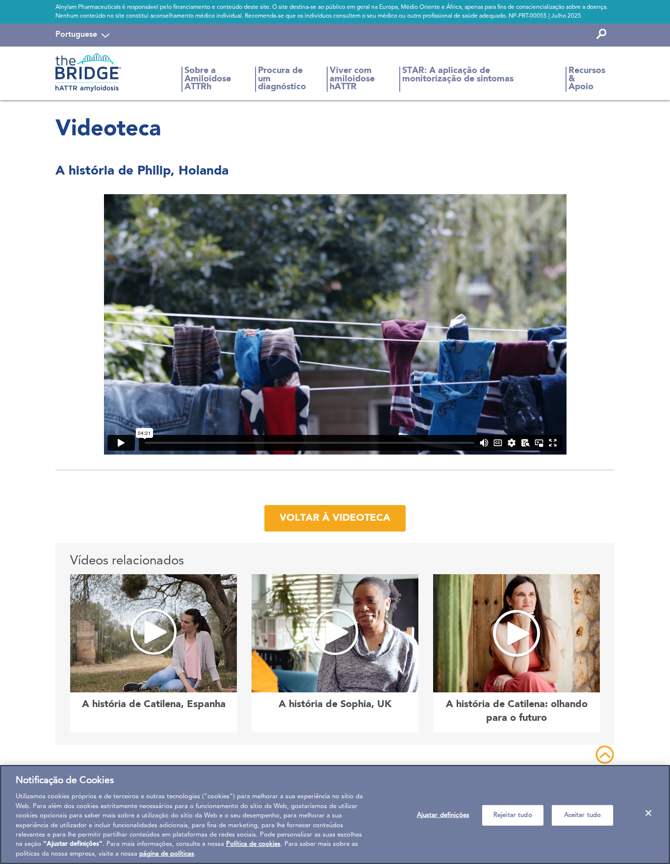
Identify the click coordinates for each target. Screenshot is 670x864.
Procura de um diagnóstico (282, 79)
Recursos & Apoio (586, 79)
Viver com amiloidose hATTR (352, 79)
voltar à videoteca (335, 518)
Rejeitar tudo (512, 815)
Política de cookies (253, 844)
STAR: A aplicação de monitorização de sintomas (458, 75)
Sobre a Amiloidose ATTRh (207, 79)
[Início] (92, 72)
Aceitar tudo (582, 815)
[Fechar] (648, 813)
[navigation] (82, 35)
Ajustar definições (443, 815)
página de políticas (166, 854)
